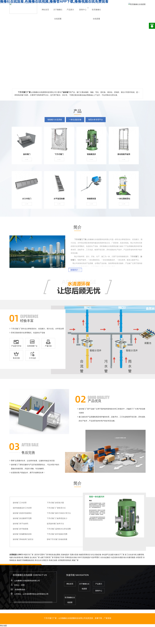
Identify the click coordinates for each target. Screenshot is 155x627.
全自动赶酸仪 (105, 557)
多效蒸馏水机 (18, 557)
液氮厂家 (75, 560)
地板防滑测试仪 (85, 554)
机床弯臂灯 (95, 557)
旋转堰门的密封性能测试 (22, 513)
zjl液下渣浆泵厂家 (47, 557)
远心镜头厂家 (35, 557)
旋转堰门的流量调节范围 (22, 518)
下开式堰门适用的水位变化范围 (59, 529)
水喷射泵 (139, 557)
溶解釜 (26, 557)
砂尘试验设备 (96, 554)
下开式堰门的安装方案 (55, 503)
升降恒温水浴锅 (71, 557)
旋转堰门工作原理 (19, 503)
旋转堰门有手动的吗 (20, 524)
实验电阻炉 (65, 554)
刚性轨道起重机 (54, 554)
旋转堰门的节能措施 (20, 529)
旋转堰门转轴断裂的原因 (22, 534)
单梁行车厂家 (28, 554)
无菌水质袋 (74, 554)
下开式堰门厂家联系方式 (56, 508)
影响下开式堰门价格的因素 (57, 539)
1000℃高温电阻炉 (84, 557)
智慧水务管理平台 (95, 120)
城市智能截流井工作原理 (22, 508)
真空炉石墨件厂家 (41, 554)
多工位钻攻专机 (131, 554)
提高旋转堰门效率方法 (55, 524)
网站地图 (3, 626)
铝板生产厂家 (119, 554)
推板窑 (19, 560)
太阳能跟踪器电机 (64, 560)
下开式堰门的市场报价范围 (57, 534)
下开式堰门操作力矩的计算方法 (59, 513)
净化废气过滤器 (108, 554)
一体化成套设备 (75, 120)
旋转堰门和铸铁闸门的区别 (23, 539)
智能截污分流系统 (54, 120)
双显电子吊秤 (59, 557)
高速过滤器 (53, 560)
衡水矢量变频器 (129, 557)
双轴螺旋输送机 (28, 560)
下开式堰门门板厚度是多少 (57, 518)
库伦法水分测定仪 (41, 560)
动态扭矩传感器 (117, 557)
